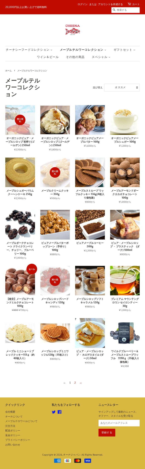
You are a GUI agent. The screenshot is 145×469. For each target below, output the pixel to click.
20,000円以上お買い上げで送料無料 (26, 7)
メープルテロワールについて (21, 421)
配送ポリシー (12, 430)
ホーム (8, 70)
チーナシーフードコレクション (28, 50)
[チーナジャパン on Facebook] (59, 412)
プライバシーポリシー (17, 439)
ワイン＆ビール (48, 57)
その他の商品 (75, 57)
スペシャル (100, 57)
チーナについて (14, 416)
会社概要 (10, 411)
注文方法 (10, 425)
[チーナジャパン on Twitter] (54, 412)
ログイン (83, 4)
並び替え (98, 87)
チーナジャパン (71, 454)
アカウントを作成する (110, 4)
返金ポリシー (12, 435)
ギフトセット (123, 50)
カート (136, 4)
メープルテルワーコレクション (82, 50)
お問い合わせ (12, 444)
